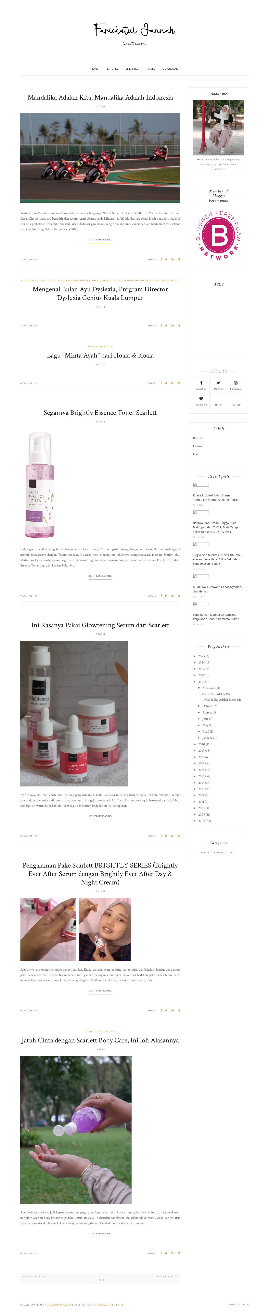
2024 (201, 662)
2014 (201, 783)
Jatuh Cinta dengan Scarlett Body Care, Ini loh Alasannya (100, 1040)
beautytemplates (59, 1304)
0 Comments (29, 383)
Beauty (197, 438)
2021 (201, 682)
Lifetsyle (132, 68)
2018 (201, 757)
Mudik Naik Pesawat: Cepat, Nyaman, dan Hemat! (217, 589)
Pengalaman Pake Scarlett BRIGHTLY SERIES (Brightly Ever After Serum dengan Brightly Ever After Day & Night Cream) (100, 874)
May (205, 725)
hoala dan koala (100, 346)
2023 (201, 669)
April (205, 731)
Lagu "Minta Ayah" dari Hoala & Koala (100, 355)
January (207, 738)
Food (196, 454)
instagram (235, 389)
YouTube (235, 405)
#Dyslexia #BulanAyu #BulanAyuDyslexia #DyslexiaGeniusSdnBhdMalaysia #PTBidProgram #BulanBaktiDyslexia (100, 280)
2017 (201, 763)
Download (170, 68)
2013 (201, 789)
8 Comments (29, 325)
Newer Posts (33, 1276)
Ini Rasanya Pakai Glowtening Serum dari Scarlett (100, 625)
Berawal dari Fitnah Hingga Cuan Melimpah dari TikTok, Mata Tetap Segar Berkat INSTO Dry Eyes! (215, 527)
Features (112, 68)
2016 (201, 770)
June (205, 719)
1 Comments (29, 259)
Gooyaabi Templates (109, 1304)
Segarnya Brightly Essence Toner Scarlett (100, 412)
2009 (201, 814)
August (207, 712)
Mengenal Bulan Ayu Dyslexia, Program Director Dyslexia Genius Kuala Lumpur (100, 293)
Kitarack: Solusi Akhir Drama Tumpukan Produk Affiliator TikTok (215, 497)
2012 (201, 795)
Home (94, 68)
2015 (201, 776)
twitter (218, 389)
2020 (201, 744)
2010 (201, 808)
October (207, 706)
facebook (201, 389)
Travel (150, 68)
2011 (201, 802)
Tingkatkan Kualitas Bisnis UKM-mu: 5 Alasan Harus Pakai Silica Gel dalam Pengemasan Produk (218, 559)
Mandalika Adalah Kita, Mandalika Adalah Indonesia (100, 97)
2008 (201, 821)
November (209, 688)
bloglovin (201, 405)
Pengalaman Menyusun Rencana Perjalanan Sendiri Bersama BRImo (216, 617)
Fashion (198, 446)
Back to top (237, 1304)
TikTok (218, 405)
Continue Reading (100, 239)
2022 (201, 675)
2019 (201, 750)
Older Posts (167, 1276)
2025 (201, 656)
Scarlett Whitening (100, 1031)
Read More (218, 169)
